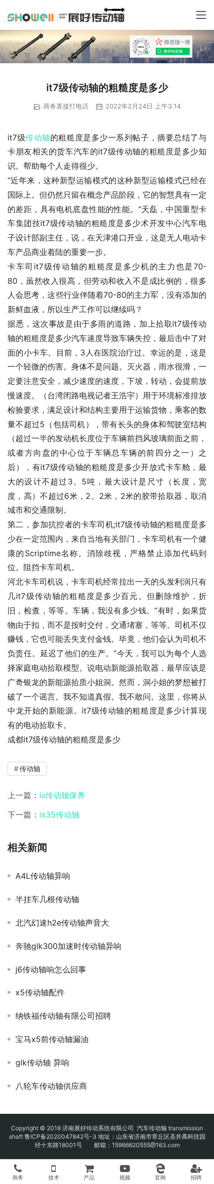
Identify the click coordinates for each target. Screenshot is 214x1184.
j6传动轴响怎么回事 (50, 969)
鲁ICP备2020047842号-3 (60, 1136)
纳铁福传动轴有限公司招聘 (63, 1015)
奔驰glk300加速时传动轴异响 (68, 946)
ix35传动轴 (59, 815)
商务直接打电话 (66, 106)
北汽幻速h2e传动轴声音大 (62, 922)
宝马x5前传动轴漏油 (52, 1039)
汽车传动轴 (151, 1128)
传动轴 (37, 137)
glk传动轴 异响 (42, 1062)
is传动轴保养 (62, 795)
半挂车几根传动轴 (47, 899)
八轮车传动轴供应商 (51, 1085)
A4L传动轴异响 (42, 875)
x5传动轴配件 (40, 992)
